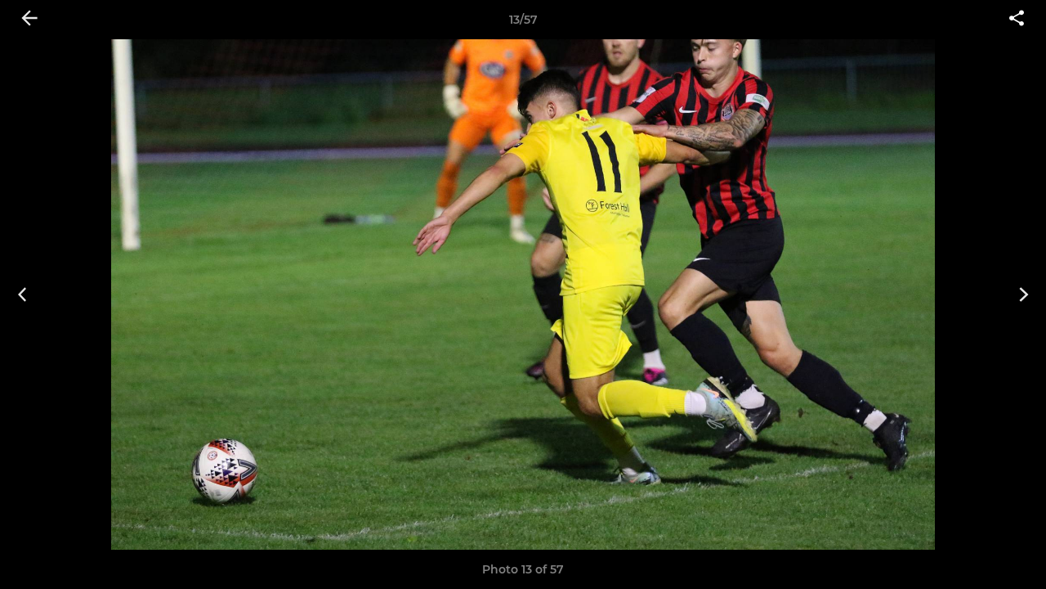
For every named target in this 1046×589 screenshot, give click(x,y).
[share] (1016, 19)
